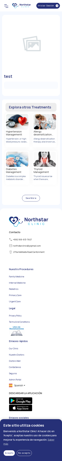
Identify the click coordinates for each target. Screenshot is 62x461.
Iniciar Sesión (46, 5)
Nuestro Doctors (16, 354)
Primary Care (15, 295)
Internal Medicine (17, 282)
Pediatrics (13, 289)
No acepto (24, 452)
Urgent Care (14, 301)
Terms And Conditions (19, 321)
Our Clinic (13, 348)
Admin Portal (15, 379)
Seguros (13, 373)
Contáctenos (15, 367)
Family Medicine (16, 276)
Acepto (9, 452)
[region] (31, 440)
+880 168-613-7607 (22, 239)
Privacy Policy (15, 315)
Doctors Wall (14, 360)
